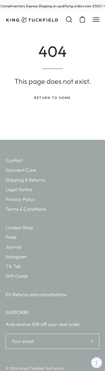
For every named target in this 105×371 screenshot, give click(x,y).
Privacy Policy (20, 199)
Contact (14, 160)
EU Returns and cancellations (36, 294)
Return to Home (52, 98)
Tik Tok (13, 266)
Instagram (16, 256)
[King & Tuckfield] (32, 20)
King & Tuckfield (31, 368)
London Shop (19, 227)
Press (11, 237)
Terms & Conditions (26, 209)
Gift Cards (17, 276)
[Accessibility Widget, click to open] (96, 362)
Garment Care (21, 170)
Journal (14, 247)
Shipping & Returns (25, 180)
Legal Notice (19, 189)
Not (61, 368)
